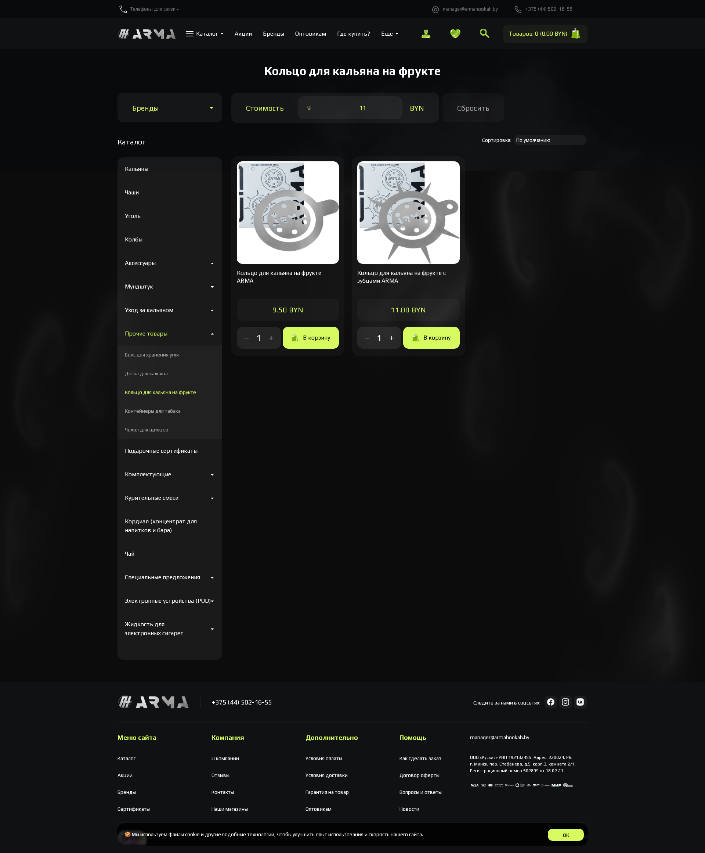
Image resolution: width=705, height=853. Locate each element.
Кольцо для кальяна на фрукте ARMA (279, 276)
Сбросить (473, 108)
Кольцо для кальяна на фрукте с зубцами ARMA (401, 276)
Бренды (145, 108)
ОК (566, 835)
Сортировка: (496, 140)
